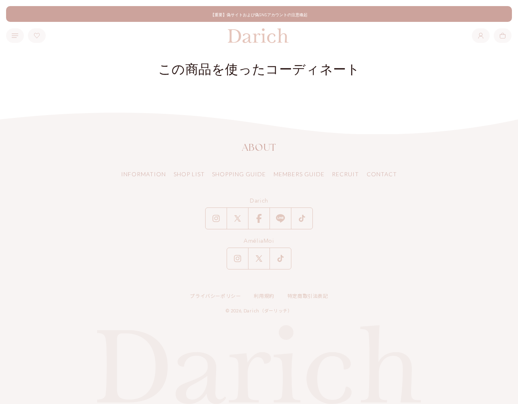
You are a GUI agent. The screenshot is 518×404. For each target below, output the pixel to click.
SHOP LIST (189, 174)
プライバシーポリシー (215, 296)
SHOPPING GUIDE (239, 174)
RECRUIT (345, 174)
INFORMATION (143, 174)
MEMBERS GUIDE (299, 174)
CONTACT (382, 174)
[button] (503, 35)
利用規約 (264, 296)
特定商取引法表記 (307, 296)
